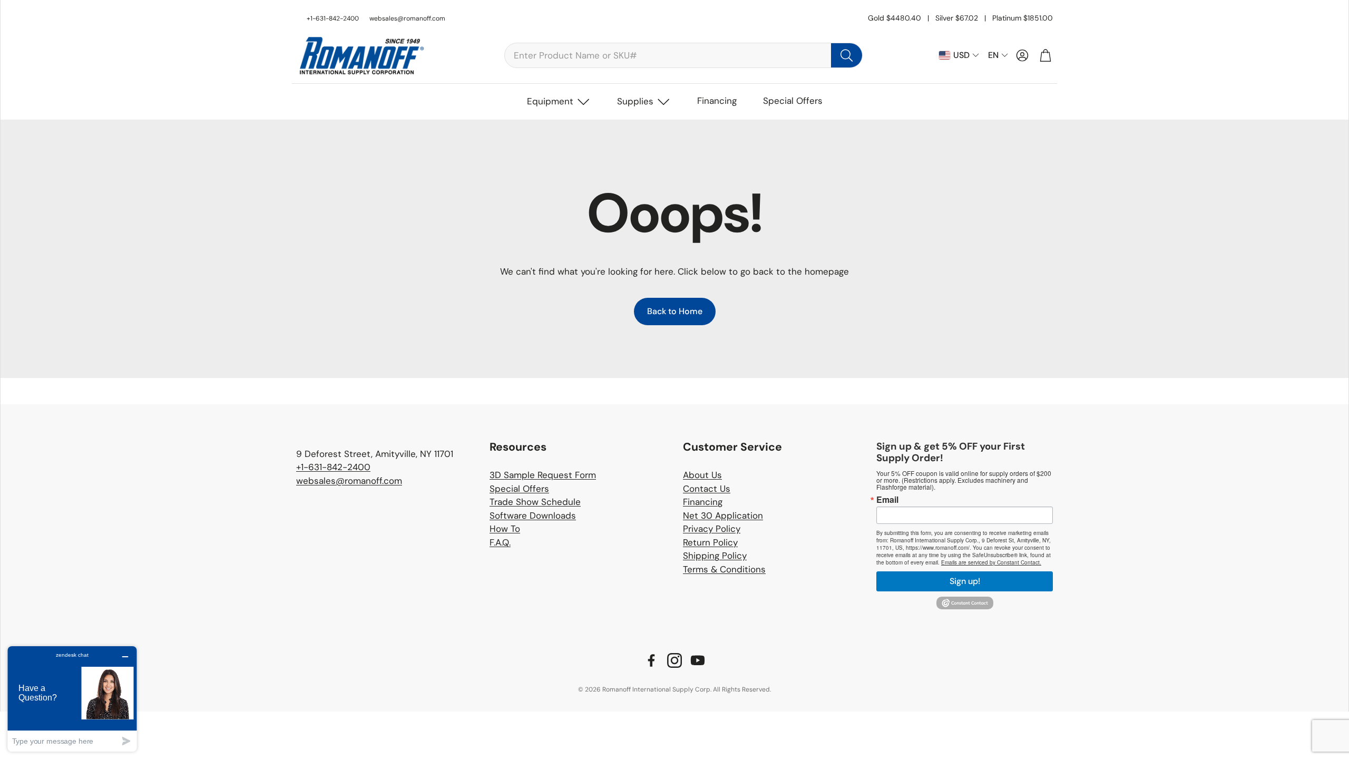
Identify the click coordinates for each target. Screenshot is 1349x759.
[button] (683, 55)
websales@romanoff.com (407, 18)
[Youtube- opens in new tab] (697, 660)
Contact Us (706, 488)
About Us (702, 475)
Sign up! (965, 581)
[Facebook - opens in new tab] (651, 660)
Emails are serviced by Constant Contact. (991, 562)
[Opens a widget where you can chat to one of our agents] (72, 698)
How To (505, 528)
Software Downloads (533, 515)
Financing (717, 100)
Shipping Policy (715, 555)
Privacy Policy (711, 528)
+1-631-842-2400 (333, 467)
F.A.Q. (500, 542)
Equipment (550, 101)
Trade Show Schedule (535, 502)
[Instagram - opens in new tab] (674, 660)
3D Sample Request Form (543, 475)
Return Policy (710, 542)
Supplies (635, 101)
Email (887, 499)
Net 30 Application (723, 515)
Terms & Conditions (724, 569)
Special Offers (793, 100)
